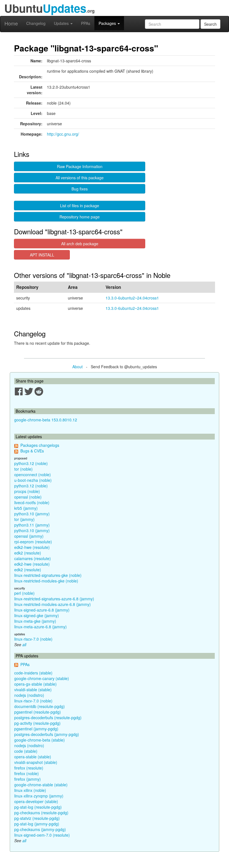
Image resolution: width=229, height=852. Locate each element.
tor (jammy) (24, 519)
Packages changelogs (39, 445)
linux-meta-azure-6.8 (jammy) (40, 626)
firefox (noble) (26, 773)
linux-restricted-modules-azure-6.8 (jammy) (52, 604)
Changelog (36, 23)
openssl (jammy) (29, 536)
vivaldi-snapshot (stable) (35, 762)
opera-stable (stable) (32, 756)
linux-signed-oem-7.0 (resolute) (42, 835)
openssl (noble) (28, 497)
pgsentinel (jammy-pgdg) (36, 728)
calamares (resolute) (32, 558)
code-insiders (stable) (33, 673)
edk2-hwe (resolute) (32, 547)
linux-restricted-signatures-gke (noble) (48, 575)
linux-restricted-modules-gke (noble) (46, 581)
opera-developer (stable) (36, 801)
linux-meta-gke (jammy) (35, 621)
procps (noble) (27, 491)
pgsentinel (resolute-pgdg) (37, 712)
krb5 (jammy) (26, 508)
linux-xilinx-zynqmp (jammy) (38, 796)
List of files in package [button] (79, 205)
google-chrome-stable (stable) (41, 784)
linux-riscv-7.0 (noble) (33, 639)
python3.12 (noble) (31, 463)
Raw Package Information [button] (79, 166)
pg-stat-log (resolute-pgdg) (38, 807)
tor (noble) (23, 469)
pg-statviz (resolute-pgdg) (37, 818)
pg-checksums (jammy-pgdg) (40, 829)
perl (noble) (24, 593)
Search (210, 24)
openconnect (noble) (32, 474)
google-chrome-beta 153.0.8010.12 (45, 420)
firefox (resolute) (28, 768)
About (77, 366)
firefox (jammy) (27, 779)
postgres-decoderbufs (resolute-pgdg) (48, 717)
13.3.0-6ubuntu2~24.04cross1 (132, 298)
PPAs (85, 23)
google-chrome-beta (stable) (39, 740)
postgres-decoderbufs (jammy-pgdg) (46, 734)
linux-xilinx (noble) (30, 790)
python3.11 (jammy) (32, 525)
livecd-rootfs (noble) (31, 502)
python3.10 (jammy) (32, 513)
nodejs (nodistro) (29, 695)
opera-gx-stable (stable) (35, 684)
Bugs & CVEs (32, 451)
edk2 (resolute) (27, 553)
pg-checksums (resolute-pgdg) (41, 812)
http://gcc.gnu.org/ (63, 134)
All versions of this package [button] (80, 177)
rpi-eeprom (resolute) (33, 541)
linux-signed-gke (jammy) (36, 615)
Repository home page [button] (79, 217)
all (24, 644)
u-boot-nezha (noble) (33, 480)
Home (11, 23)
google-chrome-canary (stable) (41, 678)
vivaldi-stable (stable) (33, 689)
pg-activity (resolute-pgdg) (37, 723)
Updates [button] (62, 23)
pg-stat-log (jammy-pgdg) (36, 824)
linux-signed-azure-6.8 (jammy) (42, 610)
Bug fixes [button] (79, 189)
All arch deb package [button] (79, 243)
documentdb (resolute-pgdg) (39, 706)
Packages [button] (108, 23)
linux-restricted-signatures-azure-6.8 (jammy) (54, 598)
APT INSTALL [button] (42, 255)
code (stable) (25, 751)
